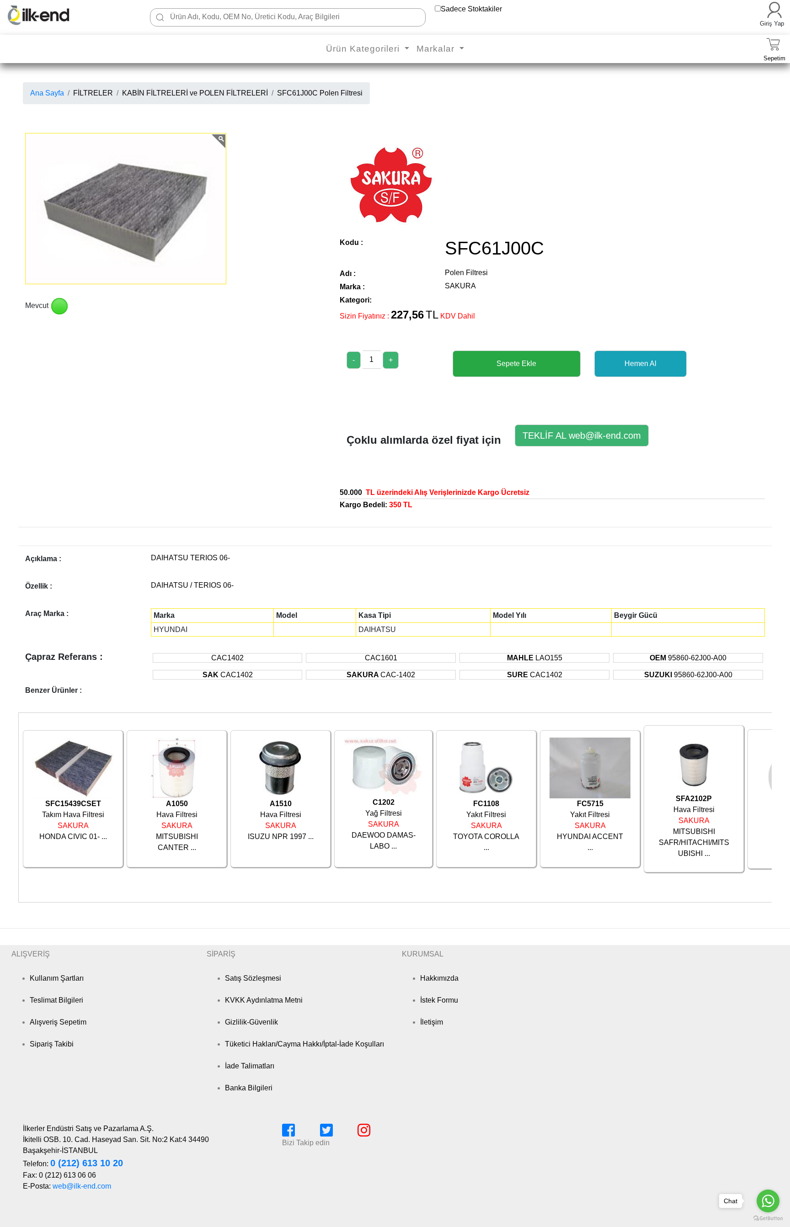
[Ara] (160, 17)
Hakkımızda (439, 978)
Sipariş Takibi (52, 1044)
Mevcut (36, 305)
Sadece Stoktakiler (471, 9)
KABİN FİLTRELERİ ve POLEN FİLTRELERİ (195, 93)
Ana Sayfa (47, 93)
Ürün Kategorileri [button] (364, 48)
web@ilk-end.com (82, 1186)
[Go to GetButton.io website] (768, 1218)
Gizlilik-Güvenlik (251, 1022)
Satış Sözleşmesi (253, 978)
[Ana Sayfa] (52, 15)
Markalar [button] (436, 48)
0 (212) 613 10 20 (86, 1163)
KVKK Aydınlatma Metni (264, 1000)
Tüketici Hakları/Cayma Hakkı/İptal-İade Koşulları (304, 1044)
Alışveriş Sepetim (58, 1022)
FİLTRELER (93, 93)
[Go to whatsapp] (768, 1201)
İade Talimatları (249, 1066)
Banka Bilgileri (248, 1088)
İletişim (431, 1022)
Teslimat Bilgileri (56, 1000)
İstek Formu (439, 1000)
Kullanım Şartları (57, 978)
